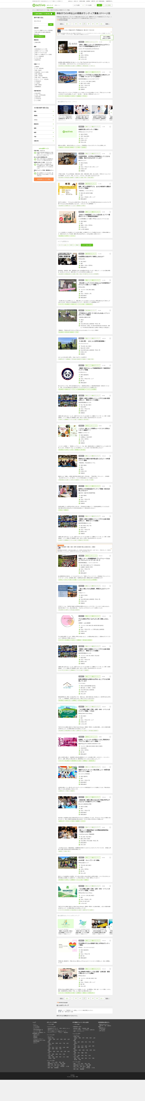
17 (84, 23)
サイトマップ (36, 1028)
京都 (58, 1051)
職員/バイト (57, 5)
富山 (53, 1047)
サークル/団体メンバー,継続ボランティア (57, 1031)
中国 (49, 1052)
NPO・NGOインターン (65, 1028)
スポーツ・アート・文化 (53, 1066)
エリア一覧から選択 (86, 245)
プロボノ (60, 1032)
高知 (86, 1052)
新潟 (49, 1047)
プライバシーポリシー (38, 1038)
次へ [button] (102, 24)
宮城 (61, 1039)
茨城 (49, 1043)
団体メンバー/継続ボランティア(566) (43, 54)
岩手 (58, 1039)
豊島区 (77, 245)
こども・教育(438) (39, 68)
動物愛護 (56, 1067)
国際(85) (37, 66)
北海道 (49, 1039)
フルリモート (76, 1035)
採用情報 (72, 1075)
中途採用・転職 (85, 1028)
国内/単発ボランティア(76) (41, 49)
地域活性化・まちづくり (53, 1063)
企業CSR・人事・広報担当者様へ (98, 1)
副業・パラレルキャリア (78, 1031)
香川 (79, 1052)
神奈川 (49, 1044)
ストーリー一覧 (36, 1031)
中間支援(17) (38, 81)
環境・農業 (62, 1063)
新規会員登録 (36, 1041)
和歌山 (49, 1051)
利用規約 (35, 1037)
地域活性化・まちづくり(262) (41, 72)
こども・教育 (54, 1062)
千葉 (64, 1043)
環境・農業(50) (38, 73)
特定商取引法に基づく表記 (39, 1040)
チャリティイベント (52, 1032)
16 (80, 23)
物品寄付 (66, 1032)
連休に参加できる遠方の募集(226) (42, 32)
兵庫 (65, 1051)
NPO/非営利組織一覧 (38, 1029)
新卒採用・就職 (76, 1028)
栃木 (53, 1043)
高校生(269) (37, 96)
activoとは (70, 1)
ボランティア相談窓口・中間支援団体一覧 (38, 1033)
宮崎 (68, 1056)
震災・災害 (61, 1062)
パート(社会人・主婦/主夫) (88, 1029)
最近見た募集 (82, 1)
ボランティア (50, 5)
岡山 (60, 1054)
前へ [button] (67, 24)
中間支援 (62, 1066)
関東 (49, 1042)
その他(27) (37, 83)
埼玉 (60, 1043)
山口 (49, 1054)
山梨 (64, 1047)
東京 (68, 1043)
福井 (60, 1047)
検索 (99, 5)
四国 (74, 1051)
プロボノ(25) (38, 58)
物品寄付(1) (37, 59)
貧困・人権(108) (38, 75)
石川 (57, 1047)
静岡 (53, 1048)
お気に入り (76, 1)
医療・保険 (50, 1067)
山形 (69, 1039)
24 (97, 23)
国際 (49, 1062)
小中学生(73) (38, 98)
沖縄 (54, 1058)
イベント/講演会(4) (39, 56)
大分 (64, 1056)
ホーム (33, 10)
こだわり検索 (107, 5)
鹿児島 (49, 1058)
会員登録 (88, 1)
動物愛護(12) (38, 86)
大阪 (61, 1051)
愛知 (57, 1048)
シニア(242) (37, 100)
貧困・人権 (50, 1065)
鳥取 (53, 1054)
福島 (49, 1040)
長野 (68, 1047)
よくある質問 (36, 1027)
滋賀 (54, 1051)
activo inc (70, 1076)
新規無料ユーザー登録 (43, 179)
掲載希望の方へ (109, 1)
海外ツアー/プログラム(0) (41, 52)
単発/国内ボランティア (53, 1028)
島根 (57, 1054)
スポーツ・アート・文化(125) (41, 79)
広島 (64, 1054)
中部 (49, 1046)
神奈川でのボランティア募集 (43, 10)
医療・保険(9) (38, 84)
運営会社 (35, 1036)
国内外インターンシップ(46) (41, 50)
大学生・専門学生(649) (40, 95)
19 (92, 23)
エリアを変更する (40, 36)
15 (76, 23)
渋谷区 (71, 245)
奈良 (69, 1051)
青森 (54, 1039)
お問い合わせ (36, 1034)
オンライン (50, 1036)
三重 (60, 1048)
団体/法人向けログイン (104, 1024)
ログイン (35, 1043)
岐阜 (49, 1048)
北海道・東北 (51, 1037)
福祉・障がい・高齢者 (59, 1065)
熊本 (60, 1056)
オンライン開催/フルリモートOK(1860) (44, 30)
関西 (49, 1050)
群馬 (57, 1043)
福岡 (49, 1056)
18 (88, 23)
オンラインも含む (63, 245)
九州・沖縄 (50, 1055)
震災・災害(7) (38, 70)
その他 (67, 1066)
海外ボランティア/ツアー (53, 1029)
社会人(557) (37, 93)
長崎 (57, 1056)
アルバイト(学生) (77, 1029)
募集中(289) (37, 42)
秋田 (65, 1039)
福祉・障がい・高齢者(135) (41, 77)
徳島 (75, 1052)
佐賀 (53, 1056)
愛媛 (82, 1052)
